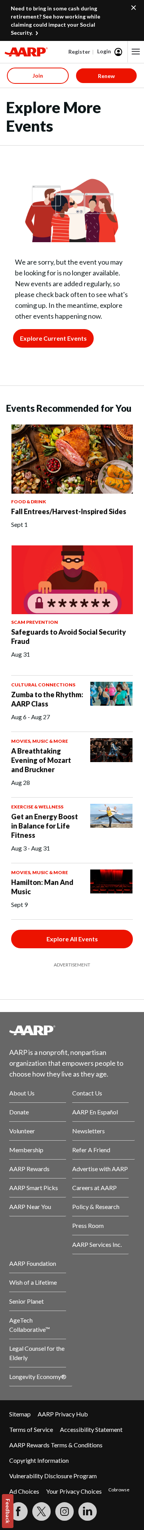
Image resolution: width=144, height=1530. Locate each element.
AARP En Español (95, 1112)
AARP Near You (30, 1206)
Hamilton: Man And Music (42, 887)
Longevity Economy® (37, 1376)
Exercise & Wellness (37, 807)
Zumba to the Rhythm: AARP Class (47, 699)
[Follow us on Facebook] (18, 1511)
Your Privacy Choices (74, 1491)
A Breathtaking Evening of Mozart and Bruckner (41, 760)
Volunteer (22, 1130)
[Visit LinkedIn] (87, 1511)
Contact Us (87, 1093)
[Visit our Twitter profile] (41, 1511)
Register (79, 51)
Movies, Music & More (39, 741)
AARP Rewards (29, 1168)
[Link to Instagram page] (64, 1511)
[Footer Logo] (72, 1030)
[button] (136, 51)
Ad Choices (24, 1491)
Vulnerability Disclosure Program (53, 1475)
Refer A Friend (91, 1149)
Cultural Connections (43, 685)
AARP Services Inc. (97, 1244)
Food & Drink (28, 501)
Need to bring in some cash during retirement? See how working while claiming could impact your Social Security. (55, 20)
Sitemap (20, 1414)
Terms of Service (31, 1429)
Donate (19, 1112)
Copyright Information (39, 1460)
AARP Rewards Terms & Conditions (56, 1444)
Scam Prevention (34, 622)
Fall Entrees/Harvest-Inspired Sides (68, 511)
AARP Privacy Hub (63, 1414)
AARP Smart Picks (33, 1187)
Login (104, 51)
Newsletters (88, 1130)
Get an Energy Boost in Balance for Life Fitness (44, 825)
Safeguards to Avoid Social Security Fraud (68, 636)
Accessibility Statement (91, 1429)
